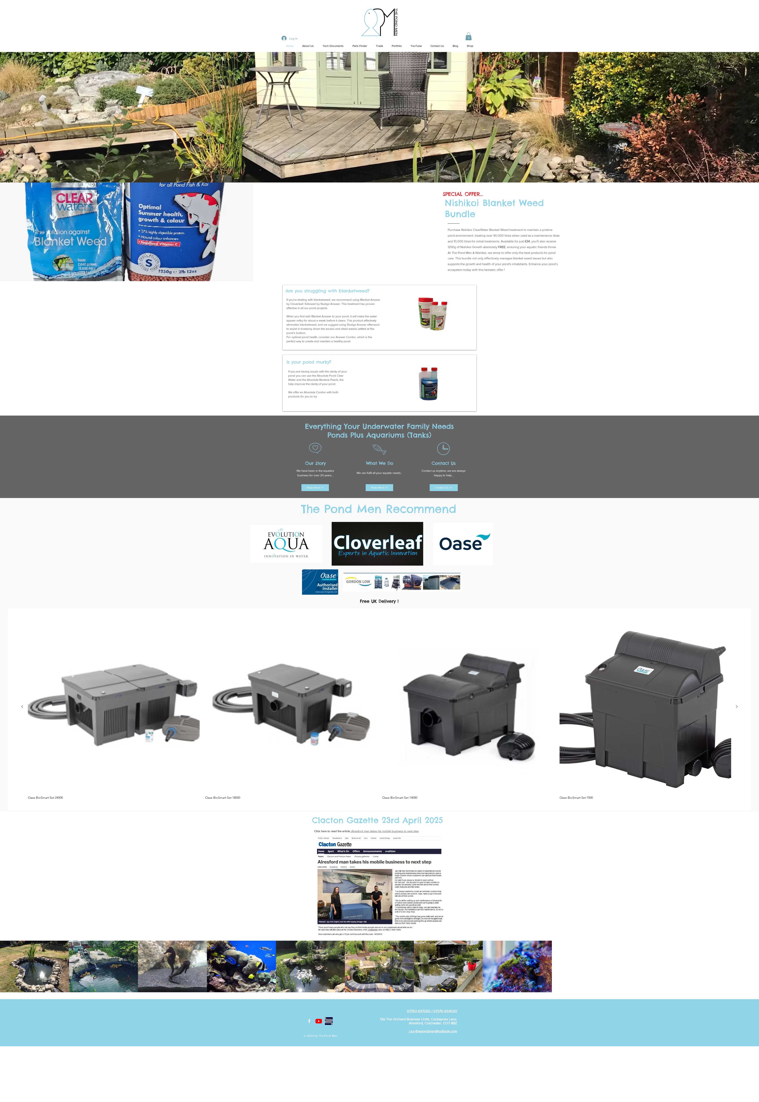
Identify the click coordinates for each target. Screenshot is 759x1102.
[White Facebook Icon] (309, 1021)
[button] (468, 36)
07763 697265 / (420, 1011)
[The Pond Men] (319, 1021)
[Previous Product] (22, 706)
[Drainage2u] (329, 1021)
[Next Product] (736, 706)
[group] (379, 710)
